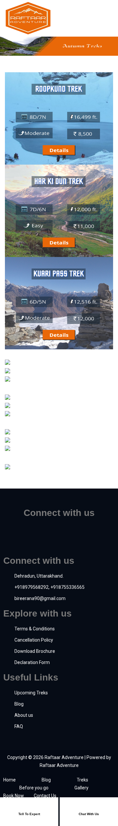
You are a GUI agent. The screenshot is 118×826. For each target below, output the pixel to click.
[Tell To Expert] (29, 805)
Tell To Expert (29, 814)
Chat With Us (89, 814)
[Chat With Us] (89, 805)
